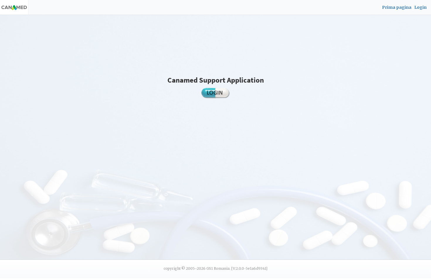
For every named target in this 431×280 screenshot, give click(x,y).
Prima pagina (396, 7)
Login (420, 7)
